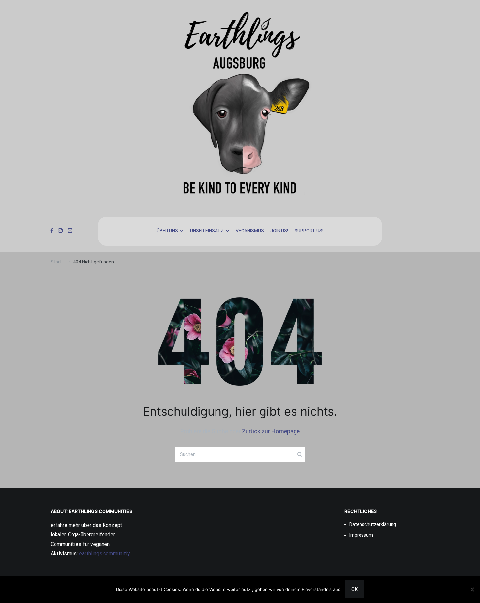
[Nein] (472, 589)
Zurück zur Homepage (271, 431)
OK (354, 589)
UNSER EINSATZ (207, 230)
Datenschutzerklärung (372, 524)
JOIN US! (279, 230)
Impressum (361, 535)
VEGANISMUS (250, 230)
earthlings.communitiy (104, 553)
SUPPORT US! (309, 230)
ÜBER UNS (167, 230)
